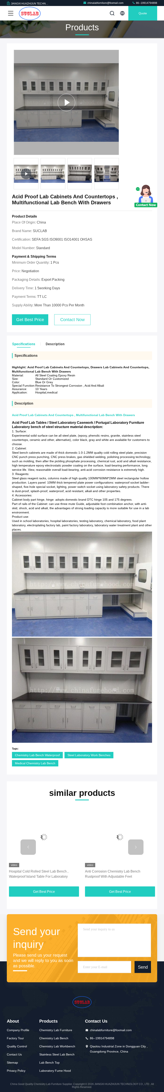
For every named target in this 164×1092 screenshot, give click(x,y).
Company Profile (18, 1030)
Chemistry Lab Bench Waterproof (37, 755)
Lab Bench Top (49, 1062)
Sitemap (12, 1062)
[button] (118, 175)
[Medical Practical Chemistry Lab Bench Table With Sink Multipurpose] (66, 102)
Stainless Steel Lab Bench (57, 1054)
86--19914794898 (146, 2)
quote (143, 13)
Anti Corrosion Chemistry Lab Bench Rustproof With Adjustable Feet (62, 874)
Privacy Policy (16, 1070)
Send (143, 967)
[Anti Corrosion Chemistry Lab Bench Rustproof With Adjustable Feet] (69, 837)
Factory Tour (15, 1038)
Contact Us (14, 1054)
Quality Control (17, 1046)
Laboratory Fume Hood (55, 1070)
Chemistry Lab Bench (53, 1038)
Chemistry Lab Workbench (57, 1046)
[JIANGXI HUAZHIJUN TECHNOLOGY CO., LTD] (29, 13)
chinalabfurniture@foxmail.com (105, 2)
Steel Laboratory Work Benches (88, 755)
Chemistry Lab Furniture (55, 1030)
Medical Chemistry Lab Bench (35, 763)
